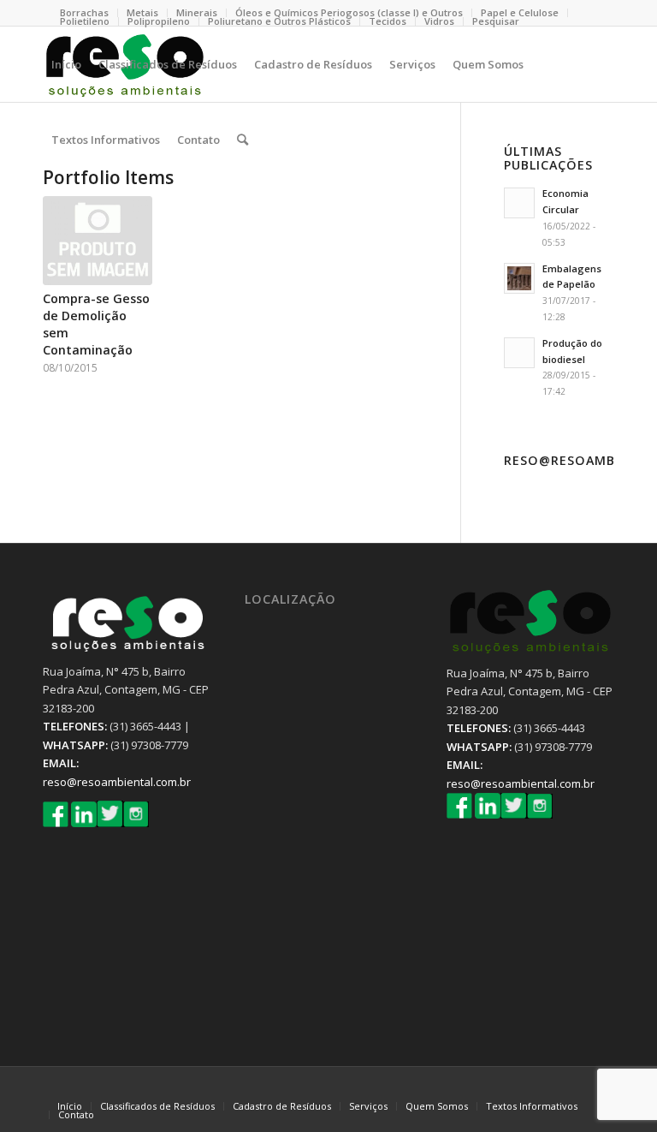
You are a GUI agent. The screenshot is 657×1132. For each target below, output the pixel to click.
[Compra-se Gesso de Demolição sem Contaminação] (97, 240)
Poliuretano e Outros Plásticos (279, 21)
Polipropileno (158, 21)
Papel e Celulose (520, 12)
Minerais (196, 12)
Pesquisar (495, 21)
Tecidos (387, 21)
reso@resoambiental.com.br (117, 781)
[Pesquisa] (242, 139)
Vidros (439, 21)
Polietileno (85, 21)
